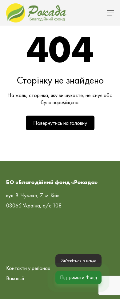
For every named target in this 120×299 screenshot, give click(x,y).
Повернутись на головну (60, 122)
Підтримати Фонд (78, 277)
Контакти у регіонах (28, 268)
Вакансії (15, 278)
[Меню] (110, 13)
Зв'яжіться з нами (78, 260)
